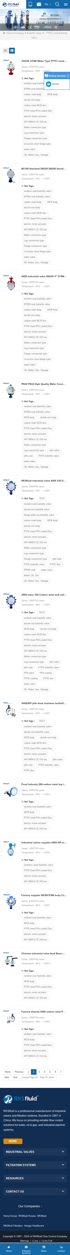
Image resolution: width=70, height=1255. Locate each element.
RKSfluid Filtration (13, 1225)
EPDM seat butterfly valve (37, 89)
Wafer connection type (35, 127)
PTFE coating (31, 678)
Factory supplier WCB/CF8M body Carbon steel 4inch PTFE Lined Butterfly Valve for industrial (44, 895)
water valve (29, 149)
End (15, 1077)
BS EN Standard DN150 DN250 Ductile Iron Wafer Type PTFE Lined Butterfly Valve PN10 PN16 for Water (44, 168)
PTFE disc (55, 564)
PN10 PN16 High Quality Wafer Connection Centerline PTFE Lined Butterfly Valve (44, 384)
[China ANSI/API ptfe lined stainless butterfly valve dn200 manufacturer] (11, 709)
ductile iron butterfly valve (36, 509)
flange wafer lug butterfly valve (39, 515)
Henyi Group (10, 1215)
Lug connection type (34, 133)
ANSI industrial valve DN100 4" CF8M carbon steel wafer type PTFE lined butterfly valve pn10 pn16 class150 (44, 276)
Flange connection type (35, 138)
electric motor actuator (35, 116)
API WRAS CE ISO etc (35, 122)
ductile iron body (32, 100)
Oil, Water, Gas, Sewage (36, 155)
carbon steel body (32, 94)
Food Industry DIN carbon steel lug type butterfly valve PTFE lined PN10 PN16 (44, 784)
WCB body (52, 202)
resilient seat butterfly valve (37, 83)
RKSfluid (41, 1215)
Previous (19, 1072)
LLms (35, 1240)
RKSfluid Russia (27, 1215)
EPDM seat (29, 570)
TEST (42, 498)
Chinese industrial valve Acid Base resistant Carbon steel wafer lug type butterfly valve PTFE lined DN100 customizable (44, 953)
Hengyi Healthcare (34, 1225)
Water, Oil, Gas (31, 575)
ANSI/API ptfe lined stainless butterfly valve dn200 (44, 703)
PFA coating (46, 673)
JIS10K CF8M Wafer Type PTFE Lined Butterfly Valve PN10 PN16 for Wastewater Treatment (44, 61)
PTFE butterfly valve (48, 456)
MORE (13, 1141)
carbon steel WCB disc (35, 105)
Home (10, 33)
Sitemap (24, 1240)
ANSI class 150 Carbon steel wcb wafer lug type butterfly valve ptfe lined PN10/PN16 (44, 594)
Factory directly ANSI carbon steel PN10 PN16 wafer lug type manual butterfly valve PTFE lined (44, 1011)
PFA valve (29, 673)
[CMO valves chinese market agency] (35, 19)
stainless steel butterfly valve (38, 865)
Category (19, 33)
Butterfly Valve (34, 33)
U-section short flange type (37, 144)
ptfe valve (54, 450)
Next (7, 1077)
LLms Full (47, 1240)
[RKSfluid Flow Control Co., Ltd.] (11, 4)
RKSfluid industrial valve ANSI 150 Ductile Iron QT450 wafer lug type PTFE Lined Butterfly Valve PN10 (44, 480)
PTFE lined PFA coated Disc (38, 111)
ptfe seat (28, 456)
